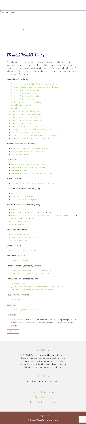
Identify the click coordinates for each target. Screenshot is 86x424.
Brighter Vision (52, 420)
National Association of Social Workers (27, 111)
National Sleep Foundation (22, 123)
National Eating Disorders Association (27, 120)
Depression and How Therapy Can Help (28, 167)
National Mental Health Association (26, 117)
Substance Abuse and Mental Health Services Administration (37, 135)
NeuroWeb (15, 300)
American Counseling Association (25, 90)
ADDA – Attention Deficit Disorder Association (31, 271)
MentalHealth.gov (18, 108)
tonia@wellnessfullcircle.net (44, 402)
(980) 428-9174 (44, 397)
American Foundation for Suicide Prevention (30, 148)
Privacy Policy (43, 415)
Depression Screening (20, 170)
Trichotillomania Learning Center (25, 199)
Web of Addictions (19, 241)
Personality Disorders (20, 261)
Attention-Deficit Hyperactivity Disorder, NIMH (31, 274)
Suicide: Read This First (21, 154)
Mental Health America (21, 105)
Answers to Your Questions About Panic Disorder (33, 183)
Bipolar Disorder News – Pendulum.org (28, 164)
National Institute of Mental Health (26, 114)
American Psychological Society (25, 99)
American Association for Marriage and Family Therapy (35, 87)
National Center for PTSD (22, 209)
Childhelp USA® (18, 284)
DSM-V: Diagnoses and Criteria (24, 310)
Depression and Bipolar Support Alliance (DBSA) (32, 173)
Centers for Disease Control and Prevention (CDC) (33, 138)
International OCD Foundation (24, 196)
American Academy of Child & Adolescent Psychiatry (34, 84)
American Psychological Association (26, 96)
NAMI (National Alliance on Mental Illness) (29, 132)
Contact (13, 332)
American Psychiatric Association (25, 93)
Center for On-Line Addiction (23, 237)
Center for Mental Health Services (26, 102)
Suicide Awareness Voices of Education (28, 151)
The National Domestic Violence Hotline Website (32, 290)
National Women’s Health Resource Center (29, 126)
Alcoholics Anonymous (21, 234)
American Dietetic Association (24, 250)
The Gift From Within (20, 221)
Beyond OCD (16, 193)
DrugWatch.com (18, 320)
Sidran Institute (17, 224)
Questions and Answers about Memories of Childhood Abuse (38, 287)
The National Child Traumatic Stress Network (31, 129)
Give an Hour (16, 212)
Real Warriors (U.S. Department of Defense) (53, 215)
